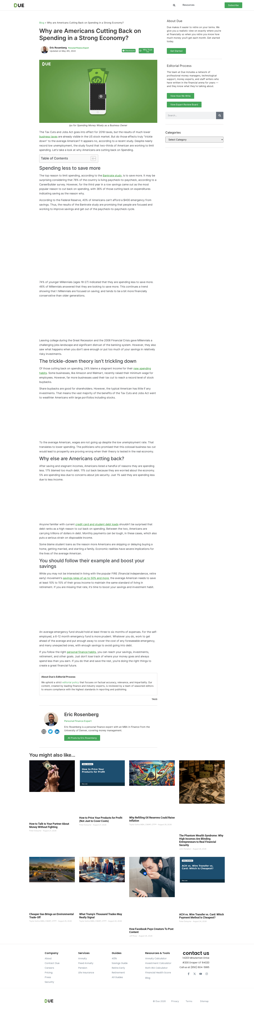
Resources (188, 4)
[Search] (219, 115)
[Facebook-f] (188, 973)
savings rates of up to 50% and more (86, 578)
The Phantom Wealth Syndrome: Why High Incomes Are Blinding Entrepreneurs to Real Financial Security (201, 840)
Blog (41, 22)
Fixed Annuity (85, 963)
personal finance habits (81, 652)
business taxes (48, 136)
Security (49, 982)
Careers (49, 968)
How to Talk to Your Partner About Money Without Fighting (49, 825)
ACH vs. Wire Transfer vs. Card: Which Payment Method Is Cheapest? (201, 916)
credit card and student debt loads (96, 524)
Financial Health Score (158, 972)
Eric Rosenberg (81, 714)
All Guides (117, 977)
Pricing (48, 972)
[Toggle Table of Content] (91, 158)
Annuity (82, 958)
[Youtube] (200, 973)
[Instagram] (206, 973)
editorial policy (70, 682)
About (48, 958)
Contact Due (52, 963)
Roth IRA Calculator (156, 968)
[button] (174, 5)
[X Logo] (194, 973)
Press (48, 977)
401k (114, 958)
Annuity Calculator (156, 958)
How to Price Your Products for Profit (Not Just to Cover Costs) (100, 819)
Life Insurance (86, 972)
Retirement (118, 972)
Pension (82, 968)
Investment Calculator (158, 963)
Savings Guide (120, 963)
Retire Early (118, 968)
